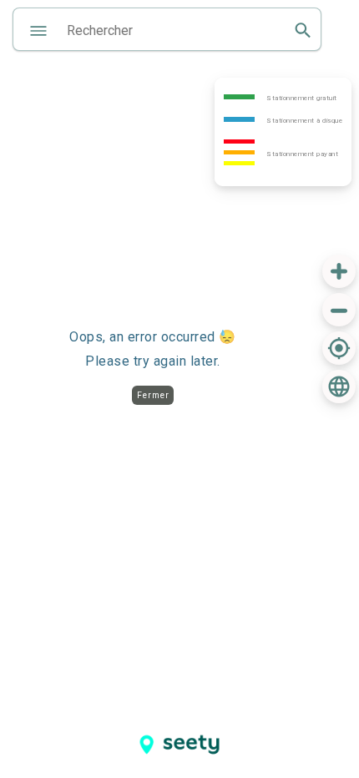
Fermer (153, 395)
